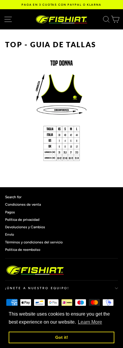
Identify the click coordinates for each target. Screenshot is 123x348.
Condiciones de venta (23, 204)
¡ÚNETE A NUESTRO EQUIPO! (37, 288)
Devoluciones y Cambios (25, 227)
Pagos (10, 212)
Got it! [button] (61, 337)
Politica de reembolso (22, 250)
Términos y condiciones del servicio (34, 242)
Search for (13, 197)
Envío (9, 234)
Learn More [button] (90, 322)
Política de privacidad (22, 220)
